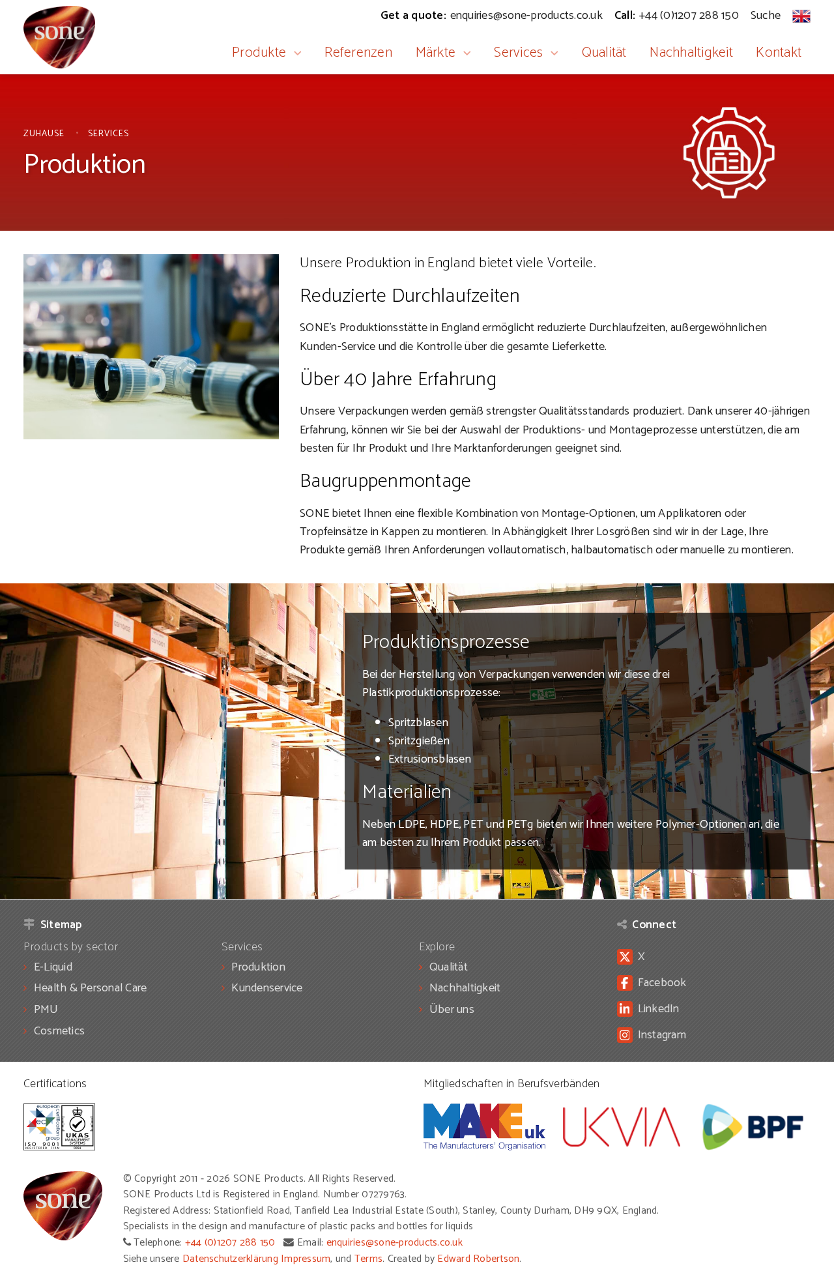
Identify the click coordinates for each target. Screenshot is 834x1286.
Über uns (451, 1009)
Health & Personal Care (90, 988)
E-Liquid (53, 967)
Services (518, 53)
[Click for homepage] (59, 37)
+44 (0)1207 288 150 (230, 1243)
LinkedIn (659, 1009)
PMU (46, 1009)
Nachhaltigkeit (691, 53)
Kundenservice (266, 988)
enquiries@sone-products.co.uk (394, 1243)
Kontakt (778, 53)
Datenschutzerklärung (230, 1259)
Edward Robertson (478, 1259)
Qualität (604, 53)
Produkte (259, 53)
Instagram (662, 1035)
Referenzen (358, 53)
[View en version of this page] (801, 16)
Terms (368, 1259)
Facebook (662, 983)
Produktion (258, 967)
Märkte (436, 53)
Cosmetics (59, 1031)
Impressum (305, 1259)
